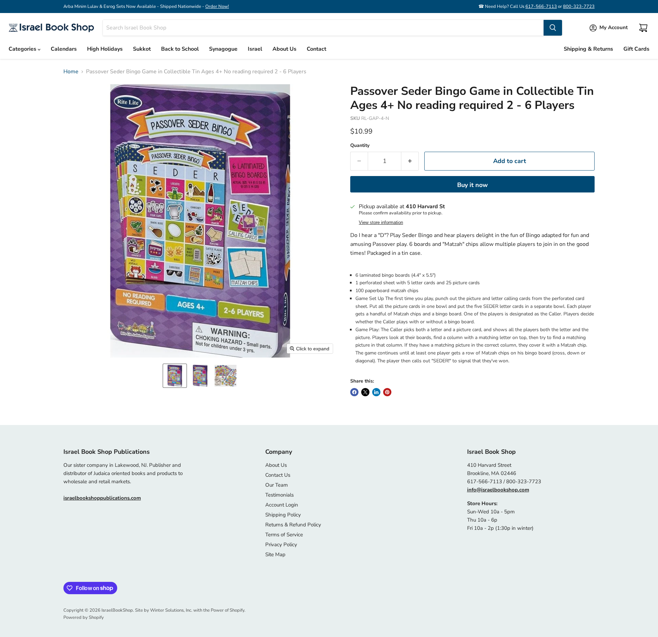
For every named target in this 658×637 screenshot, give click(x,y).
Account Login (281, 504)
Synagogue (223, 49)
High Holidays (105, 49)
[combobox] (323, 28)
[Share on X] (365, 392)
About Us (284, 49)
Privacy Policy (281, 544)
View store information (381, 222)
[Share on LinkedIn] (376, 392)
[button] (174, 375)
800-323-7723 (579, 6)
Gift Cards (636, 49)
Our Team (276, 485)
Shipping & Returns (588, 49)
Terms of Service (284, 534)
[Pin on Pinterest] (387, 392)
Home (70, 71)
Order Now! (217, 6)
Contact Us (277, 475)
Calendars (64, 49)
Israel (255, 49)
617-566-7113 (541, 6)
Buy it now (472, 185)
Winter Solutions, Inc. (171, 610)
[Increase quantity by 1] (410, 161)
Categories (23, 49)
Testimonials (279, 494)
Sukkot (142, 49)
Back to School (180, 49)
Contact (316, 49)
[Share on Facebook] (354, 392)
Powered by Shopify (83, 617)
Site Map (275, 554)
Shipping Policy (283, 514)
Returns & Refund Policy (293, 524)
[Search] (553, 28)
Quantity (359, 145)
